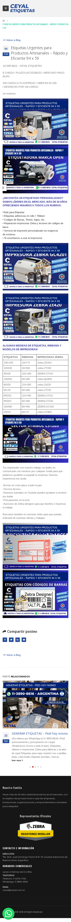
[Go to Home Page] (4, 20)
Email (24, 640)
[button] (30, 766)
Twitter (11, 640)
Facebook (5, 640)
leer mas (17, 760)
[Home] (22, 8)
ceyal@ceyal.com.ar (14, 890)
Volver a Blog (13, 40)
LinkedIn (17, 640)
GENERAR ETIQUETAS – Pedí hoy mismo (40, 733)
